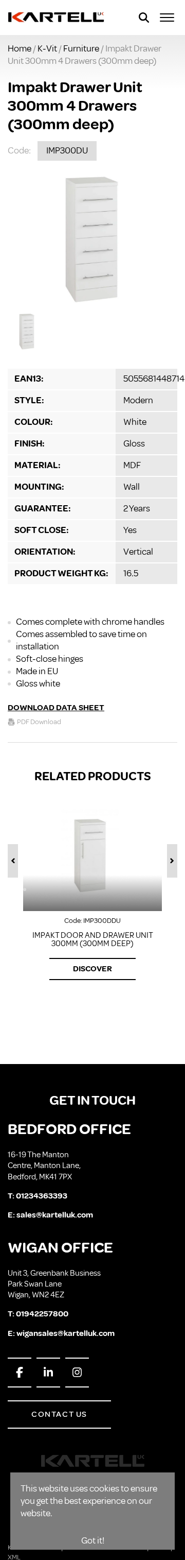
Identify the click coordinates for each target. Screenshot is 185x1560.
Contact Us (59, 1414)
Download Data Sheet (56, 707)
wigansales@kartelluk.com (65, 1333)
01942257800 (42, 1314)
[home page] (56, 17)
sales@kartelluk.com (54, 1215)
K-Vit (47, 48)
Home (19, 48)
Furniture (81, 48)
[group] (92, 239)
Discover (92, 969)
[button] (13, 861)
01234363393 (41, 1196)
